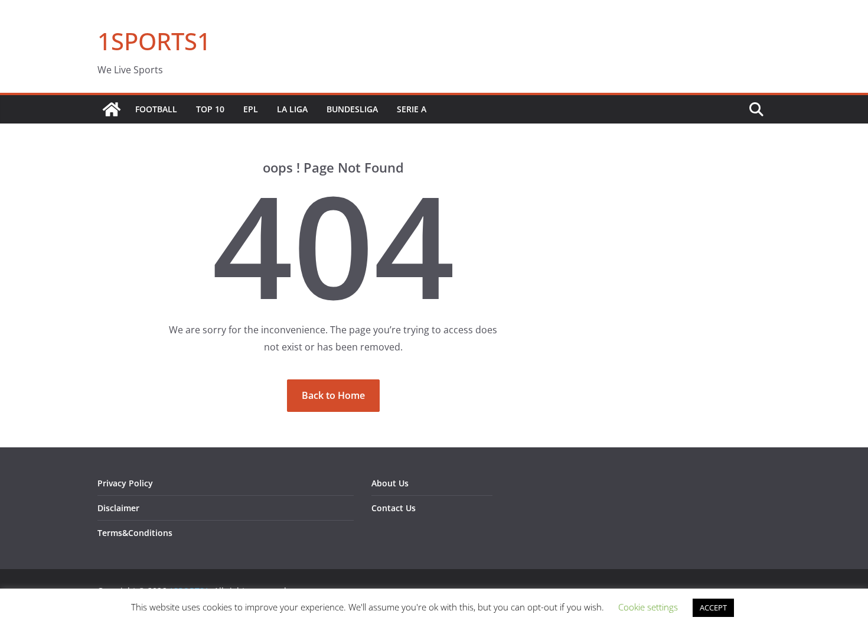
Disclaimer (118, 508)
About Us (390, 483)
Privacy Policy (125, 483)
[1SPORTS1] (111, 109)
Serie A (411, 109)
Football (156, 109)
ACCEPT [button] (713, 607)
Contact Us (393, 508)
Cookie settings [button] (648, 607)
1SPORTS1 (154, 41)
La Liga (292, 109)
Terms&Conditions (134, 532)
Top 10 (210, 109)
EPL (250, 109)
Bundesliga (352, 109)
